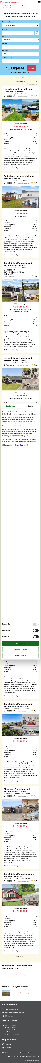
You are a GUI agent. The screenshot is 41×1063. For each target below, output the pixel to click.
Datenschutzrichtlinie (18, 1056)
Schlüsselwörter (7, 57)
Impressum (23, 1053)
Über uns (36, 1056)
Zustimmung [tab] (10, 406)
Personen (5, 43)
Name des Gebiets (8, 22)
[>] (36, 81)
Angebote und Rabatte (32, 1060)
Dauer (4, 36)
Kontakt (30, 1053)
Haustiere (5, 50)
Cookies (36, 1053)
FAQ (9, 1056)
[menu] (39, 2)
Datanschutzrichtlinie (21, 445)
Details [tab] (30, 406)
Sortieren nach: (19, 77)
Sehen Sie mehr (20, 116)
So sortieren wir (33, 84)
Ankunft (4, 29)
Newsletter (29, 1056)
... (37, 33)
